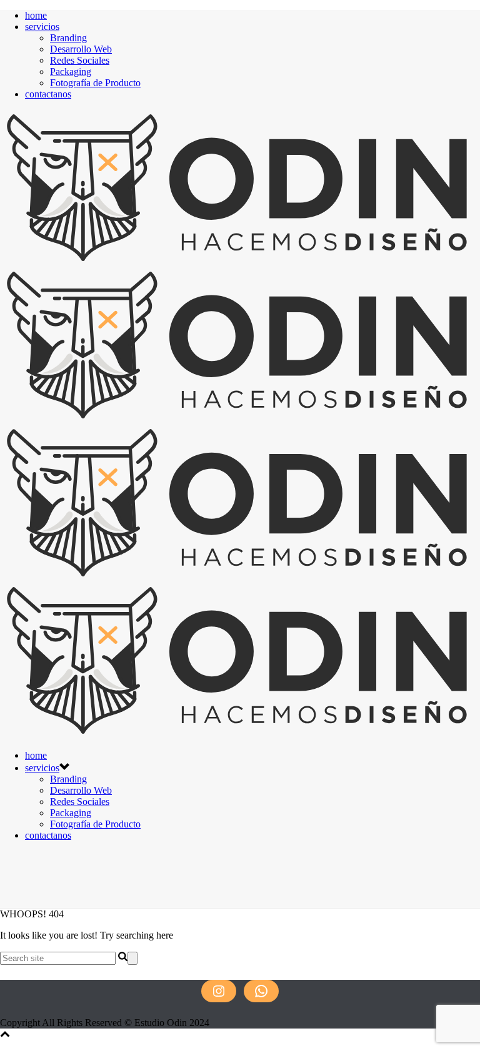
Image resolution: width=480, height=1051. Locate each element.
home (36, 15)
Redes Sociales (79, 60)
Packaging (70, 71)
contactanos (48, 94)
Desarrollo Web (81, 49)
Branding (68, 37)
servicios (42, 26)
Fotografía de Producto (95, 82)
